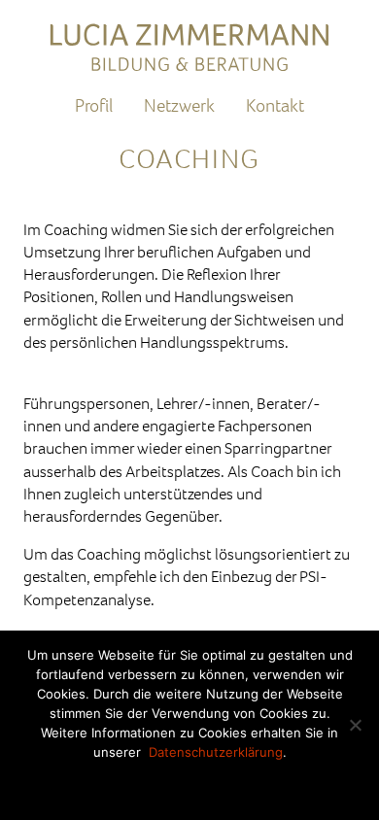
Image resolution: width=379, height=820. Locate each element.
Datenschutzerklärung (216, 752)
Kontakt (275, 105)
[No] (354, 725)
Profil (94, 105)
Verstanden (190, 783)
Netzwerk (179, 105)
